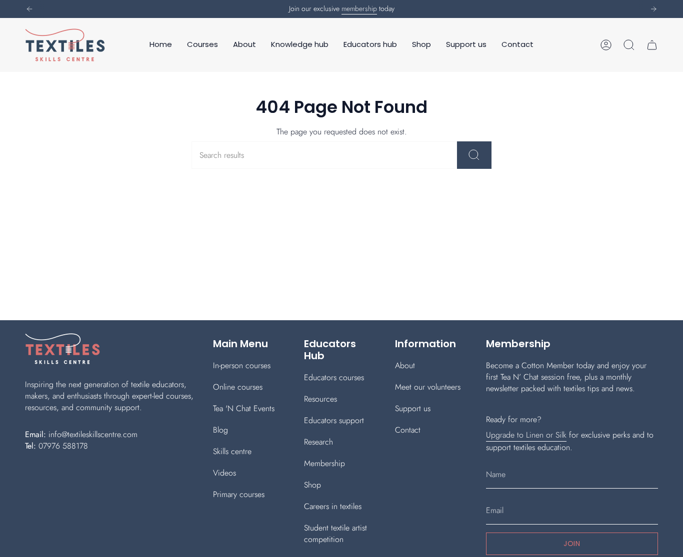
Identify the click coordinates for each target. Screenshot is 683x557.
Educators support (334, 420)
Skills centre (232, 451)
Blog (220, 430)
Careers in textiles (333, 506)
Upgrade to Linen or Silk (526, 435)
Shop (312, 485)
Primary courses (238, 494)
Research (318, 442)
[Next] (653, 8)
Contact (407, 430)
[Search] (474, 155)
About (405, 365)
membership (359, 8)
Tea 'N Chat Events (243, 408)
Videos (224, 473)
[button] (203, 45)
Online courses (237, 387)
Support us (412, 408)
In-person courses (241, 365)
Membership (324, 463)
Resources (320, 399)
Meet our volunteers (427, 387)
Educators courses (334, 377)
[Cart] (652, 44)
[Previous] (29, 8)
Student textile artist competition (335, 533)
